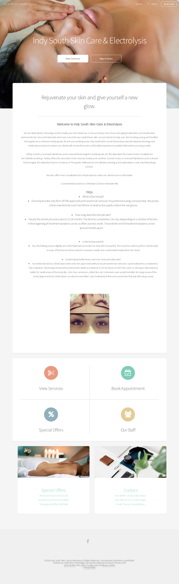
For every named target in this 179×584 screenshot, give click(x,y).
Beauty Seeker (108, 565)
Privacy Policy (89, 567)
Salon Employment (89, 565)
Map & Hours (106, 58)
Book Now (169, 4)
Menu (154, 4)
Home (139, 4)
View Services (73, 58)
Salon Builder (70, 565)
